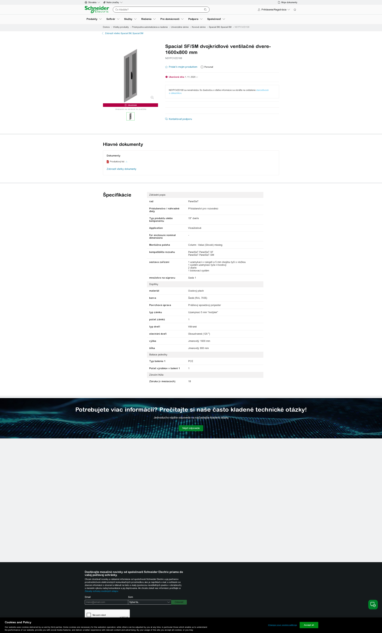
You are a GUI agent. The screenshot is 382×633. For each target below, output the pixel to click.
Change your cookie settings (282, 625)
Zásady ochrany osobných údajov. (101, 591)
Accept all (309, 625)
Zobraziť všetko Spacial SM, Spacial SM (124, 33)
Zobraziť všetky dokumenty (121, 169)
